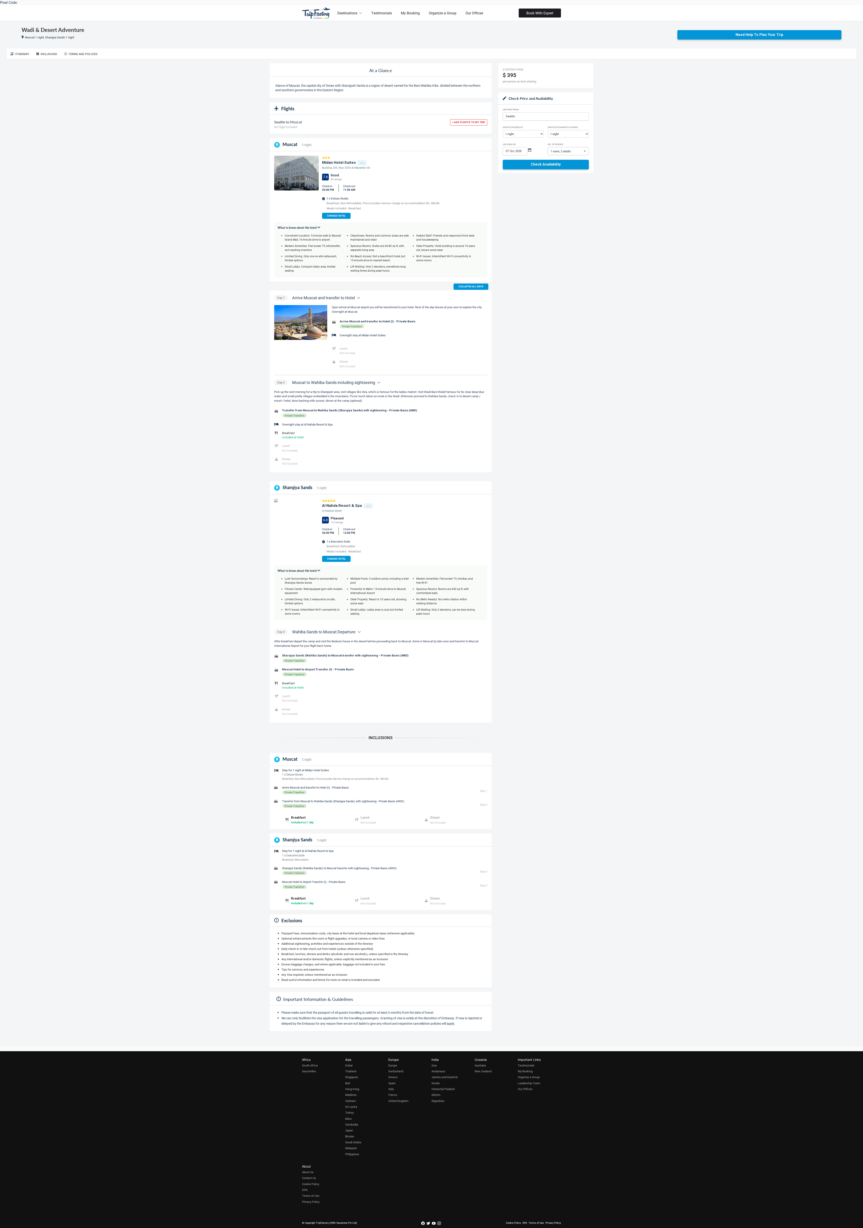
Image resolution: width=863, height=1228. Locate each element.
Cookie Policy (310, 1184)
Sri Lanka (351, 1107)
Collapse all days (470, 286)
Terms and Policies (83, 54)
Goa (434, 1065)
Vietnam (350, 1101)
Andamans (438, 1071)
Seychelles (309, 1071)
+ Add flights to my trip (468, 122)
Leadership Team (529, 1083)
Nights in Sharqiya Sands (563, 127)
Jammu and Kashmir (445, 1077)
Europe (392, 1065)
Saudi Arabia (353, 1142)
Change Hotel (336, 215)
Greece (393, 1077)
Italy (391, 1089)
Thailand (350, 1071)
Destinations (347, 13)
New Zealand (483, 1071)
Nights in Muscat (513, 127)
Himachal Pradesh (443, 1089)
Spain (392, 1083)
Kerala (436, 1083)
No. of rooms (555, 144)
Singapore (351, 1077)
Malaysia (351, 1148)
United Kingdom (398, 1101)
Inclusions (48, 54)
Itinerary (22, 54)
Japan (349, 1130)
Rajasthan (438, 1101)
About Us (308, 1172)
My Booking (410, 13)
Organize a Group (442, 13)
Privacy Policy (311, 1202)
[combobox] (546, 116)
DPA (304, 1190)
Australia (480, 1065)
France (392, 1095)
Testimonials (381, 13)
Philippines (352, 1154)
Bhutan (349, 1136)
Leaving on (509, 144)
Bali (347, 1083)
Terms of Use (310, 1196)
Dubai (349, 1065)
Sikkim (436, 1095)
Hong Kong (352, 1089)
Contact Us (309, 1178)
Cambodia (351, 1124)
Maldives (351, 1095)
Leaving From (511, 109)
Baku (348, 1119)
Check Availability (546, 164)
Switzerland (395, 1071)
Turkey (349, 1113)
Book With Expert (539, 13)
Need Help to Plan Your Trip (759, 35)
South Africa (310, 1065)
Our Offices (474, 13)
